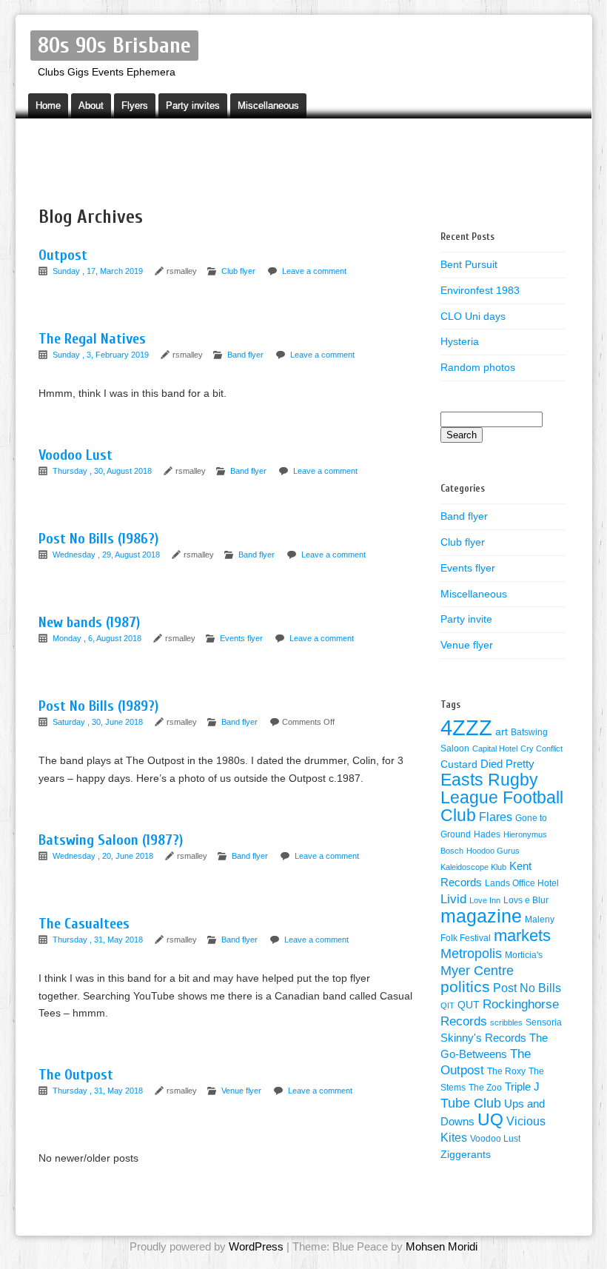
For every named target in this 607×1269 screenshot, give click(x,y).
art (501, 731)
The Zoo (485, 1087)
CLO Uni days (473, 316)
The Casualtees (84, 923)
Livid (453, 898)
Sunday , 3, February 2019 (102, 354)
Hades (487, 834)
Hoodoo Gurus (493, 850)
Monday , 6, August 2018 (98, 638)
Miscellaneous (268, 105)
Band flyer (245, 354)
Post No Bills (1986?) (98, 538)
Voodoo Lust (75, 454)
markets (522, 935)
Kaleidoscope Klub (473, 867)
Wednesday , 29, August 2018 (107, 554)
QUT (468, 1005)
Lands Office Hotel (522, 883)
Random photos (477, 367)
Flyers (134, 105)
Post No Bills (527, 988)
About (91, 105)
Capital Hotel (494, 748)
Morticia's (524, 955)
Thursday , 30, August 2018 (103, 470)
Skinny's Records (483, 1038)
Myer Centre (477, 970)
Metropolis (471, 953)
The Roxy (506, 1071)
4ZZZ (466, 727)
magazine (481, 915)
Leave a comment (314, 271)
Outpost (62, 255)
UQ (490, 1119)
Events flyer (241, 638)
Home (48, 105)
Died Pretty (507, 764)
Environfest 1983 (480, 290)
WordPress (256, 1246)
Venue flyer (241, 1090)
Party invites (193, 105)
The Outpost (75, 1074)
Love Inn (484, 900)
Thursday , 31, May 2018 (99, 939)
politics (465, 987)
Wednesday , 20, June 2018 (104, 855)
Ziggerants (465, 1154)
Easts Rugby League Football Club (501, 797)
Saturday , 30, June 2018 (99, 721)
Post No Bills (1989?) (98, 705)
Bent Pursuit (468, 264)
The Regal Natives (92, 338)
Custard (458, 764)
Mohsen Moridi (441, 1246)
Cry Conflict (541, 748)
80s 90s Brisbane (114, 45)
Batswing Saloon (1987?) (110, 839)
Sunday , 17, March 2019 (99, 271)
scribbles (506, 1022)
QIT (447, 1005)
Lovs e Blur (526, 900)
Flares (495, 817)
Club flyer (238, 271)
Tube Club (470, 1103)
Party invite (466, 619)
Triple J (522, 1087)
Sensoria (544, 1022)
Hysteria (459, 341)
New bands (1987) (89, 622)
